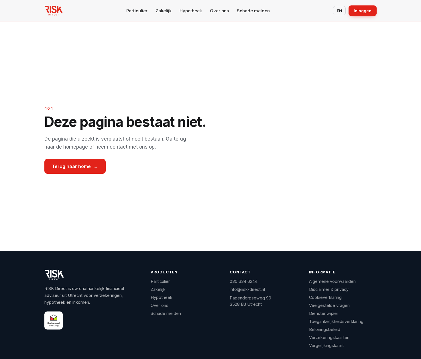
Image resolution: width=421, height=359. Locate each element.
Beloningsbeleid (324, 329)
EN (339, 10)
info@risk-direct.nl (247, 289)
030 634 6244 (243, 281)
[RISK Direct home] (53, 10)
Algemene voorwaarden (332, 281)
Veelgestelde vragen (329, 305)
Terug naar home (75, 166)
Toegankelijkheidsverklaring (336, 321)
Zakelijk (164, 10)
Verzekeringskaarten (329, 337)
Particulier (136, 10)
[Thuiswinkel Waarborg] (53, 320)
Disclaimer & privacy (329, 289)
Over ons (219, 10)
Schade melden (253, 10)
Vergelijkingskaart (326, 345)
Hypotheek (191, 10)
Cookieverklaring (325, 297)
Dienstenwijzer (323, 313)
